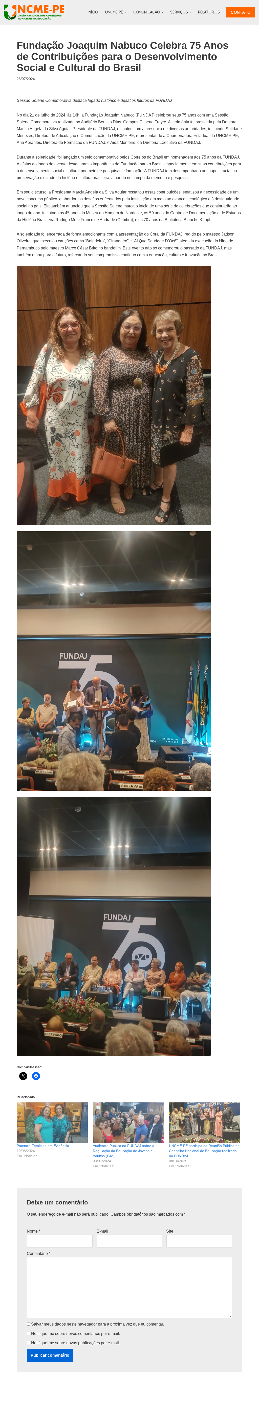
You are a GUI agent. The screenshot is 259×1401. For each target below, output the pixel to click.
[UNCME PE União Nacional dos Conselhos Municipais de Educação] (34, 12)
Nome (33, 1231)
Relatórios (209, 12)
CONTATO (240, 12)
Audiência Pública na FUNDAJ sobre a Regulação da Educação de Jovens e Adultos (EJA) (123, 1151)
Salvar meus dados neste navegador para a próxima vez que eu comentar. (97, 1324)
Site (169, 1231)
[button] (125, 12)
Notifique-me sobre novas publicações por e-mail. (75, 1343)
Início (93, 12)
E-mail (104, 1231)
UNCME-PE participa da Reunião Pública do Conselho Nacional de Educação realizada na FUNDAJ (204, 1151)
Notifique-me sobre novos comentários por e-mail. (75, 1333)
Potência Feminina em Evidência (43, 1146)
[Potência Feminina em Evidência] (52, 1122)
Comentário (38, 1253)
